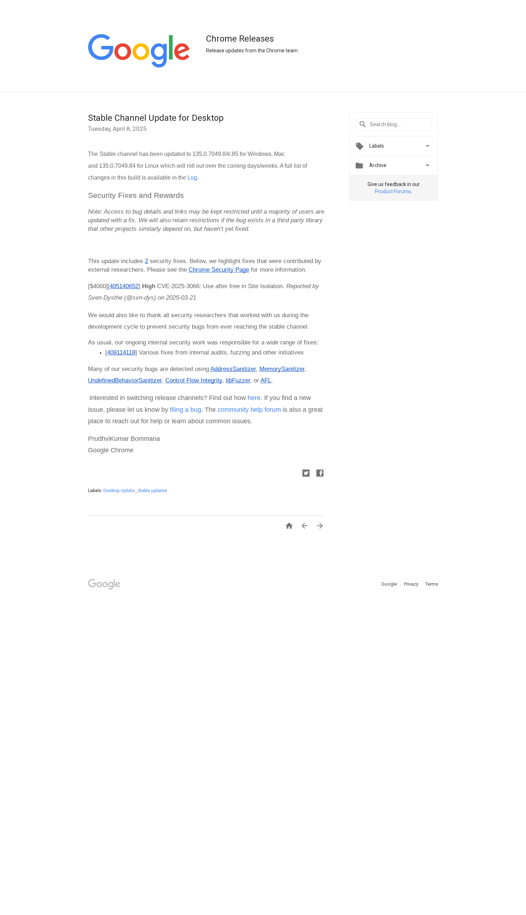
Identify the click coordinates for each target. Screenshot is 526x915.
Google (389, 584)
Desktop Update (119, 490)
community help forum (249, 409)
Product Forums (393, 191)
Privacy (411, 584)
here (254, 397)
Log (192, 178)
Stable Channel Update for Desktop (156, 118)
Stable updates (152, 490)
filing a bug (185, 409)
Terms (431, 584)
